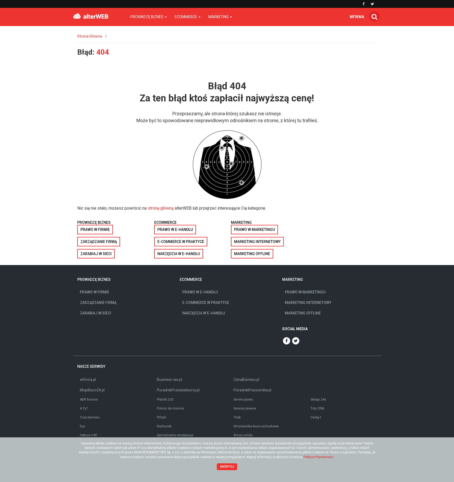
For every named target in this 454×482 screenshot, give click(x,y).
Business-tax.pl (169, 379)
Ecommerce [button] (186, 17)
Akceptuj (227, 466)
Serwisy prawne (245, 408)
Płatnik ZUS (165, 399)
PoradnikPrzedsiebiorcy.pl (178, 390)
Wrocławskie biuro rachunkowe (256, 426)
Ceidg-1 (316, 417)
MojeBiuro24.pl (92, 390)
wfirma (357, 17)
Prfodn (161, 417)
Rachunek (164, 426)
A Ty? (83, 408)
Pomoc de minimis (170, 408)
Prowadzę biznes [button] (147, 17)
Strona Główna (89, 36)
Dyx (82, 426)
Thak (237, 417)
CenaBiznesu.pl (246, 379)
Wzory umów (243, 435)
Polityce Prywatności (318, 457)
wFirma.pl (88, 379)
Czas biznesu (90, 417)
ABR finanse (89, 399)
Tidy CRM (317, 408)
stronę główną (161, 208)
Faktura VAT (88, 435)
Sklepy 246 (318, 399)
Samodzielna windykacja (175, 435)
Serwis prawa (243, 399)
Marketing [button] (218, 17)
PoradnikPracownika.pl (252, 390)
